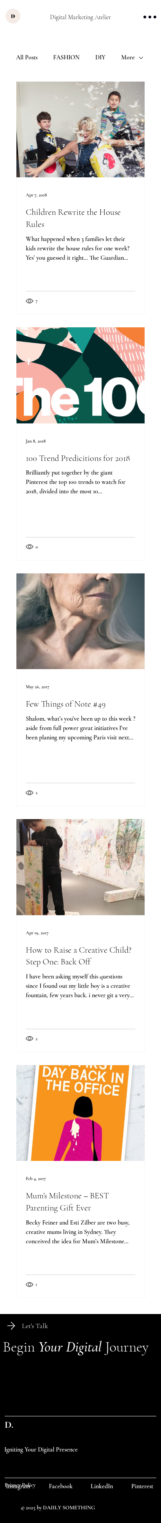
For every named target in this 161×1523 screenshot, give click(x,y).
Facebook (61, 1486)
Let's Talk (35, 1325)
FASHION (66, 57)
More (128, 57)
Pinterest (142, 1486)
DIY (100, 57)
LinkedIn (102, 1486)
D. (9, 1424)
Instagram (18, 1486)
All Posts (27, 57)
